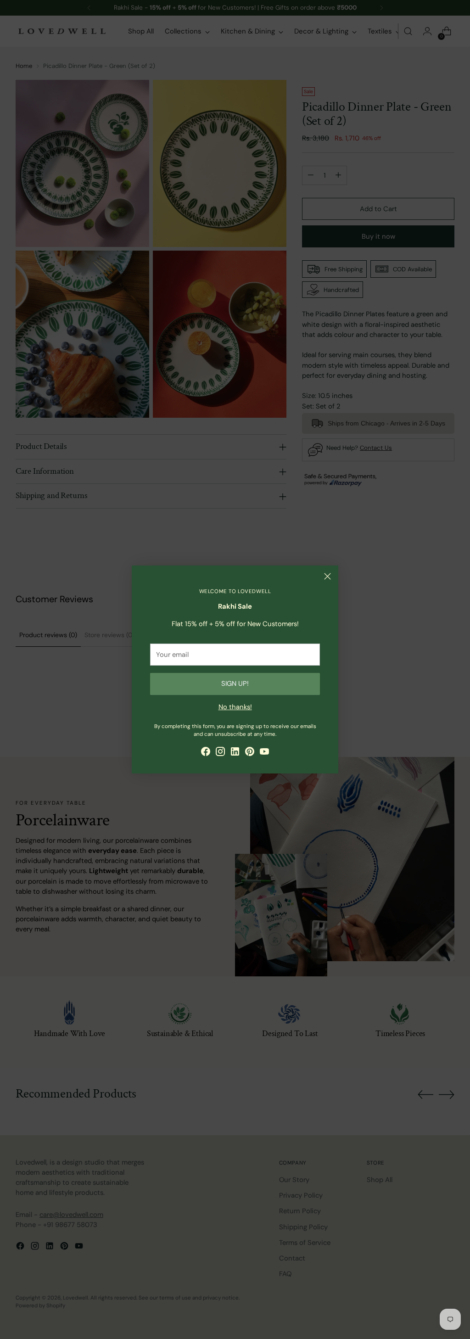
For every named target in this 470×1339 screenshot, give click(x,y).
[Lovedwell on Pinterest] (249, 753)
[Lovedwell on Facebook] (205, 753)
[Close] (327, 576)
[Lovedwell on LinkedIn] (235, 753)
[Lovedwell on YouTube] (264, 753)
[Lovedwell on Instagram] (220, 753)
